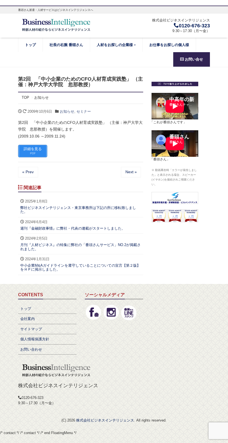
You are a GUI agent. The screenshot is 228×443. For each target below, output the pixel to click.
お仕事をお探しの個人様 (169, 45)
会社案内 (27, 319)
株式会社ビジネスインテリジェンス (105, 420)
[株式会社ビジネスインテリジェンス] (56, 24)
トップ (30, 45)
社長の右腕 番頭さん (66, 45)
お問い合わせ (31, 349)
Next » (131, 172)
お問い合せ (193, 59)
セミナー (83, 111)
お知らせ (67, 111)
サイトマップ (31, 329)
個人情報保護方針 (34, 339)
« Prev (28, 172)
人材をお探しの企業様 (115, 45)
